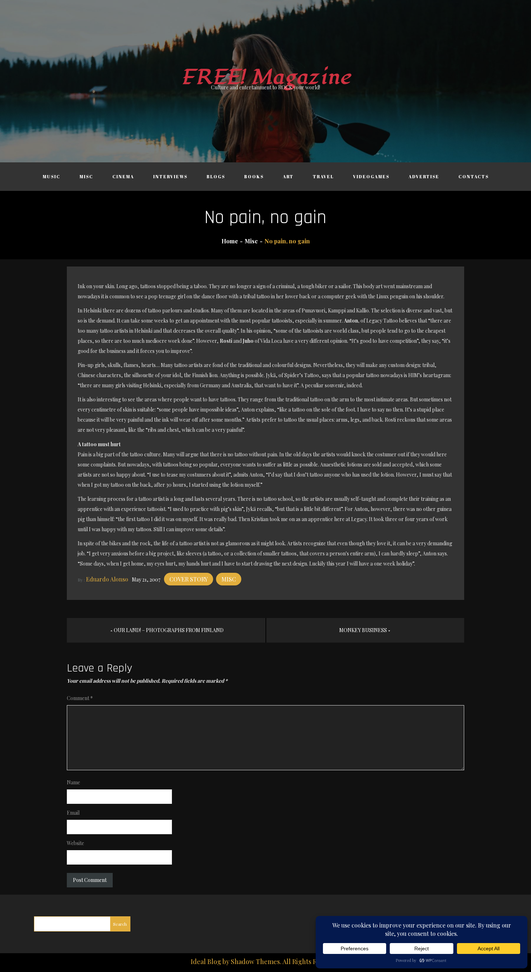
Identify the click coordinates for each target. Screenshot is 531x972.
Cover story (188, 579)
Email (73, 812)
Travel (323, 176)
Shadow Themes (255, 961)
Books (254, 176)
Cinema (123, 176)
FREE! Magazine (265, 77)
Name (73, 782)
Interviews (170, 176)
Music (51, 176)
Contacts (473, 176)
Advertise (424, 176)
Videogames (371, 176)
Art (288, 176)
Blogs (216, 176)
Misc (86, 176)
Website (75, 843)
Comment (80, 698)
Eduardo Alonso (107, 579)
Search (120, 924)
